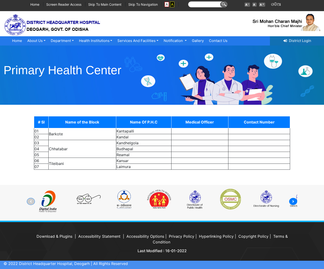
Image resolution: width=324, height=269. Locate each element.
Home (35, 4)
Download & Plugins (54, 236)
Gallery (198, 40)
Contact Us (218, 40)
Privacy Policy (181, 236)
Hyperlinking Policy (216, 236)
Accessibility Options (145, 236)
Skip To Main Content (105, 4)
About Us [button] (35, 40)
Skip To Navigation (143, 4)
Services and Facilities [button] (136, 40)
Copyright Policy (253, 236)
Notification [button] (174, 40)
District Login (299, 40)
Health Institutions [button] (94, 40)
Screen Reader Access (64, 4)
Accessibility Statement (99, 236)
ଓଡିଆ (276, 4)
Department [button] (61, 40)
